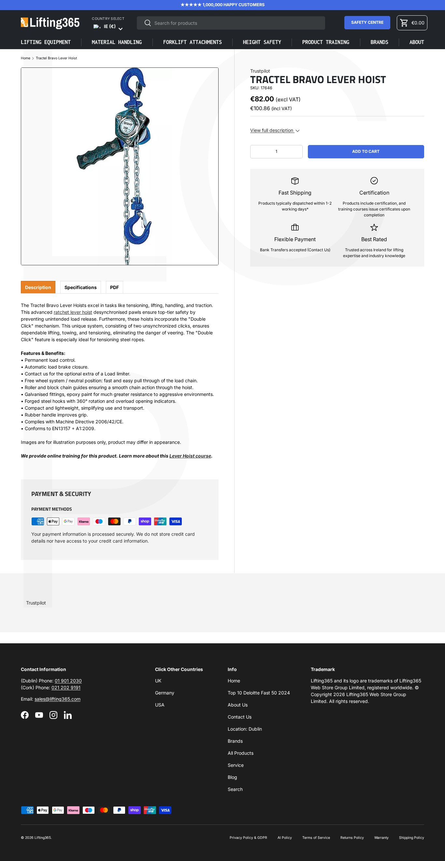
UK (158, 680)
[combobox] (231, 23)
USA (160, 705)
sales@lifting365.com (57, 699)
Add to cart (366, 151)
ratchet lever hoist (73, 312)
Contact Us (239, 717)
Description (38, 287)
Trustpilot (260, 71)
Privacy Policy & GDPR (248, 838)
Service (236, 765)
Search (235, 789)
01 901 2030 (68, 680)
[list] (119, 166)
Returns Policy (352, 838)
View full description (272, 130)
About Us (238, 705)
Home (25, 58)
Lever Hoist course (190, 456)
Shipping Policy (411, 838)
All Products (240, 753)
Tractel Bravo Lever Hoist (56, 58)
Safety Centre (367, 22)
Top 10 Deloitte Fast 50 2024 (259, 692)
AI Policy (285, 838)
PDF (114, 287)
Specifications (81, 287)
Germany (164, 692)
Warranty (381, 838)
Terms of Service (316, 838)
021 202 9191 (65, 687)
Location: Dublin (245, 729)
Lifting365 (43, 838)
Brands (235, 741)
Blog (232, 777)
